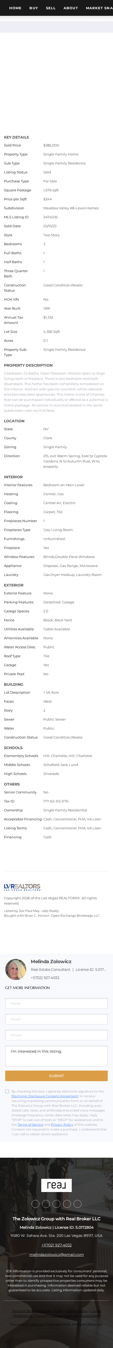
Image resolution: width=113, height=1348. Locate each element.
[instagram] (67, 1204)
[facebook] (35, 1204)
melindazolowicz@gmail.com (56, 1254)
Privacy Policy (62, 1125)
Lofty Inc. (37, 1324)
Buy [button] (33, 8)
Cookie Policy (77, 1311)
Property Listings (48, 1316)
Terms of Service (30, 1125)
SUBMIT (56, 1075)
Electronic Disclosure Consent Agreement (45, 1096)
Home (15, 8)
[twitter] (56, 1204)
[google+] (77, 1204)
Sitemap (71, 1316)
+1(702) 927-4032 (45, 977)
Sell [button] (51, 8)
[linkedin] (46, 1204)
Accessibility (90, 1316)
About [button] (71, 8)
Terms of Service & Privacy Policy (38, 1311)
